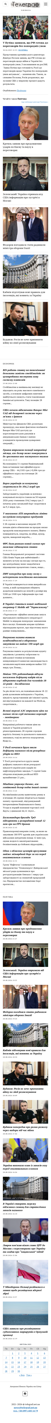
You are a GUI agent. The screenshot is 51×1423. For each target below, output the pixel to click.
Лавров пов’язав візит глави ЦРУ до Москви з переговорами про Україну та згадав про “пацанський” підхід (24, 1248)
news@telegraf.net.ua (25, 1407)
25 (31, 1366)
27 (44, 1366)
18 (31, 1362)
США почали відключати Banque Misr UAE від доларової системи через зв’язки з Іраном (25, 413)
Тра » (29, 1375)
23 (19, 1366)
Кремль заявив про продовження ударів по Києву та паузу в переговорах (22, 147)
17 (25, 1362)
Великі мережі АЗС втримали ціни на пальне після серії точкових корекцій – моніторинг (25, 714)
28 (6, 1371)
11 (31, 1357)
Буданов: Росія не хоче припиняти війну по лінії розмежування (23, 341)
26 (38, 1366)
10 (25, 1357)
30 (19, 1371)
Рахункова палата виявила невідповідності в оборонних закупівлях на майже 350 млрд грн (23, 640)
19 (38, 1362)
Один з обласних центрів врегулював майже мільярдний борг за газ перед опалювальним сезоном (24, 854)
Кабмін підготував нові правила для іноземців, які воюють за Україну (24, 293)
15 (12, 1362)
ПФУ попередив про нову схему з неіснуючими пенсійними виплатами (25, 575)
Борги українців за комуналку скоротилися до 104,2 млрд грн (21, 485)
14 (6, 1362)
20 (44, 1362)
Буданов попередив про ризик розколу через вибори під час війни (25, 1128)
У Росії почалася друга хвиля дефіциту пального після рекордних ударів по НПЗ (24, 750)
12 (38, 1357)
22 (12, 1366)
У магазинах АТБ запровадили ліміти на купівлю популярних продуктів (25, 515)
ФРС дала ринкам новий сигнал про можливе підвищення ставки (24, 545)
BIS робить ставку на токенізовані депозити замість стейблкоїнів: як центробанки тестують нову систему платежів (24, 374)
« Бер (22, 1375)
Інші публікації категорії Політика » (34, 102)
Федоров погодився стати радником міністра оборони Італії (24, 246)
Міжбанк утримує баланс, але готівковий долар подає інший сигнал (25, 785)
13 (44, 1357)
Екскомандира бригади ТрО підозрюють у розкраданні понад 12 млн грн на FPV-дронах (24, 821)
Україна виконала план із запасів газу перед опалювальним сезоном (25, 1167)
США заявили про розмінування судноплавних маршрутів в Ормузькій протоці (25, 1332)
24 (25, 1366)
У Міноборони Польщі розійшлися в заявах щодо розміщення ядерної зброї (24, 1290)
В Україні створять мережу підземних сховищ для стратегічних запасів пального (24, 1207)
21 (6, 1366)
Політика (23, 50)
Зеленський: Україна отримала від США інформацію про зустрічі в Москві (23, 197)
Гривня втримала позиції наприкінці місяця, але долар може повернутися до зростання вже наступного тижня (25, 453)
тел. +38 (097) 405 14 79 (25, 1410)
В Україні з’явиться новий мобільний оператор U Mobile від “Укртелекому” (25, 605)
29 (12, 1371)
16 (19, 1362)
